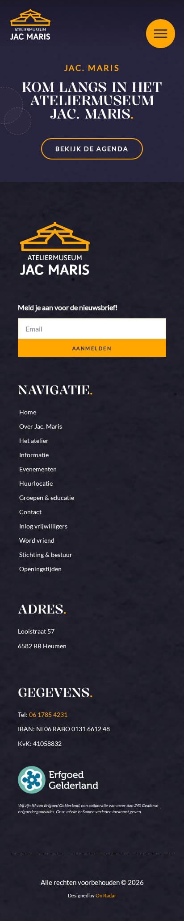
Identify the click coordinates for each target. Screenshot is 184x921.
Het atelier (34, 440)
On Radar (106, 895)
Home (27, 412)
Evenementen (38, 469)
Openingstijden (40, 569)
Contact (30, 512)
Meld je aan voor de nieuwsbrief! (67, 307)
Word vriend (36, 540)
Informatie (34, 454)
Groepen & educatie (46, 497)
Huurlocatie (36, 483)
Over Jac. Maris (40, 426)
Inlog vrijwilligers (43, 526)
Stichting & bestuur (45, 554)
